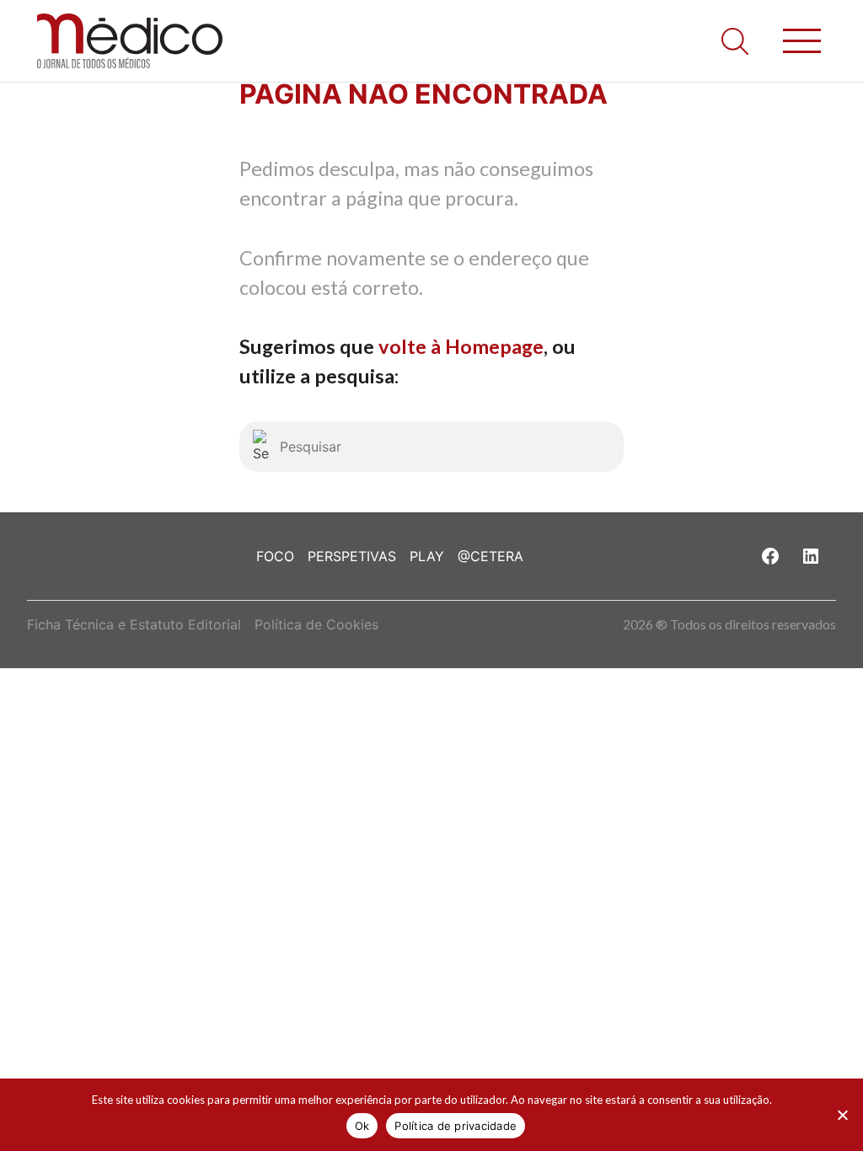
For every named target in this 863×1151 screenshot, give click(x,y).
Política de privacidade (455, 1125)
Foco (275, 556)
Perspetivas (352, 556)
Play (427, 556)
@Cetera (490, 556)
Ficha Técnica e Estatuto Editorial (134, 624)
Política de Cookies (316, 624)
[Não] (842, 1114)
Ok (362, 1125)
